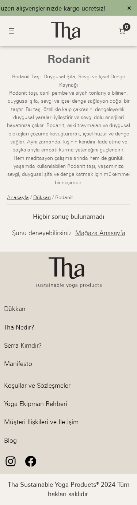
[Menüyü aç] (11, 31)
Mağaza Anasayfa (100, 233)
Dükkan (42, 197)
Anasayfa (18, 197)
